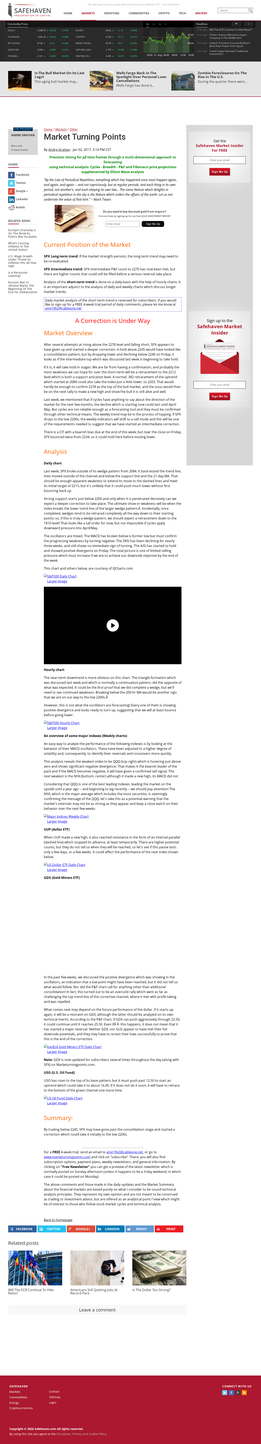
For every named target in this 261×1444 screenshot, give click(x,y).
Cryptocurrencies (21, 1408)
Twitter (21, 183)
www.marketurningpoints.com (67, 1157)
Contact (54, 1391)
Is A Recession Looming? (18, 274)
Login (52, 1402)
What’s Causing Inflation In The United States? (18, 246)
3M (159, 24)
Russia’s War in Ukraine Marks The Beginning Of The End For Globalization (22, 287)
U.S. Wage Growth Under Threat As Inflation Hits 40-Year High (22, 261)
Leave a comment (97, 1310)
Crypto (164, 13)
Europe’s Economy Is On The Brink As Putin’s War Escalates (22, 233)
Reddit (20, 207)
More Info (16, 146)
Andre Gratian (59, 149)
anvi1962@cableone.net (63, 308)
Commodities (139, 13)
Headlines (202, 24)
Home (68, 13)
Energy (14, 1403)
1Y (166, 24)
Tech (182, 13)
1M (153, 24)
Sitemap (54, 1397)
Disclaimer (63, 1434)
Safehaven (18, 1386)
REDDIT (141, 1229)
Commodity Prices (18, 24)
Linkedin (22, 199)
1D (147, 24)
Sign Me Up (220, 171)
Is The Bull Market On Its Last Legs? (59, 75)
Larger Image (57, 1103)
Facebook (22, 175)
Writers (201, 13)
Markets (88, 13)
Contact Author (19, 149)
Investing (111, 13)
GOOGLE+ (83, 1229)
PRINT (171, 1229)
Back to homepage (58, 1220)
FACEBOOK (24, 1229)
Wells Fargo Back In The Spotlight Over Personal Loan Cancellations (141, 77)
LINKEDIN (112, 1229)
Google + (22, 191)
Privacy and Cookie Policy (89, 1434)
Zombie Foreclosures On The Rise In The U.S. (222, 75)
